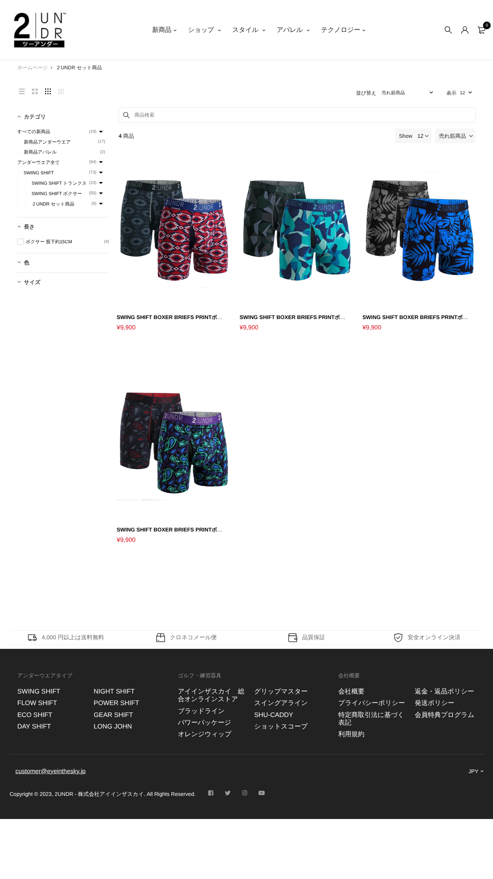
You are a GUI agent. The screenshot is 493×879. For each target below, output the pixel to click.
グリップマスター (281, 691)
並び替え (366, 93)
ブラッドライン (201, 710)
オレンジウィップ (204, 734)
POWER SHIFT (116, 703)
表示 (451, 93)
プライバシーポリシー (371, 703)
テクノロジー (340, 29)
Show (406, 136)
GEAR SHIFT (113, 714)
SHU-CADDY (273, 714)
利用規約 (351, 734)
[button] (455, 136)
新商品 (161, 29)
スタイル (246, 29)
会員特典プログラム (445, 714)
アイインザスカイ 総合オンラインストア (211, 695)
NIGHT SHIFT (114, 691)
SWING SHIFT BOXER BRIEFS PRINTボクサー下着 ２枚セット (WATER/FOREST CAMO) (350, 317)
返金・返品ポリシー (444, 691)
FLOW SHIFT (37, 703)
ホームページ (32, 67)
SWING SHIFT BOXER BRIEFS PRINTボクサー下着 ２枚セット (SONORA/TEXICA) (220, 317)
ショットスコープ (281, 726)
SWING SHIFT (38, 691)
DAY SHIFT (34, 726)
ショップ (202, 29)
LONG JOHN (113, 726)
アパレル (291, 29)
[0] (481, 30)
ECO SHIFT (34, 714)
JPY (473, 771)
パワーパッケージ (204, 722)
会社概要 (351, 691)
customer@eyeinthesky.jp (50, 771)
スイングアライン (281, 703)
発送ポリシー (434, 703)
